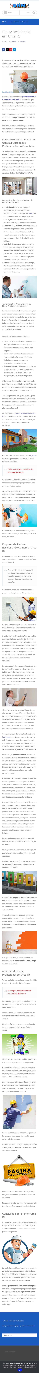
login (15, 1326)
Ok (20, 1370)
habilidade (6, 737)
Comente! (13, 41)
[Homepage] (20, 5)
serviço (31, 213)
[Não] (37, 1367)
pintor (34, 455)
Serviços (22, 41)
